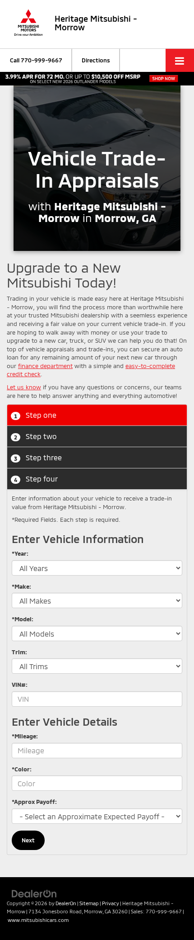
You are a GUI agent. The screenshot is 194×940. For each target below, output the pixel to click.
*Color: (22, 769)
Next (28, 840)
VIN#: (20, 684)
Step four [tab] (36, 478)
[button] (36, 60)
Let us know (24, 387)
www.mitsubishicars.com (38, 920)
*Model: (22, 619)
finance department (45, 365)
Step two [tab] (35, 436)
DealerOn (65, 903)
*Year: (20, 553)
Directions (96, 60)
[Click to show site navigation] (180, 60)
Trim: (19, 652)
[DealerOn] (34, 893)
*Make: (21, 586)
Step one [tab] (35, 415)
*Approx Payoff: (34, 801)
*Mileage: (25, 736)
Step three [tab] (38, 457)
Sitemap (89, 903)
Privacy (110, 903)
